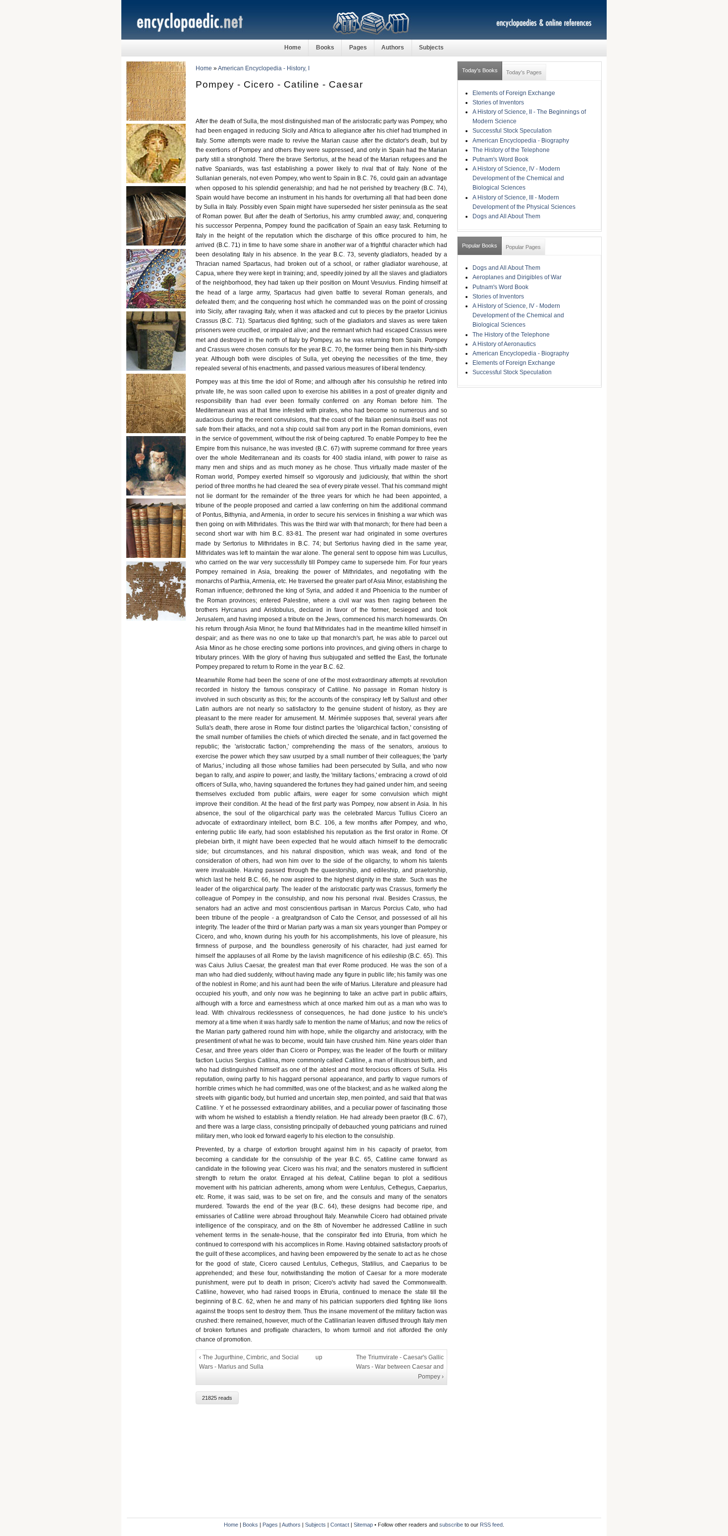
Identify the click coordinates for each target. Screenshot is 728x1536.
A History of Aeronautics (504, 344)
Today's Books (480, 70)
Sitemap (363, 1525)
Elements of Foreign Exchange (513, 93)
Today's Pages (524, 72)
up (318, 1357)
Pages (358, 47)
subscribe (451, 1525)
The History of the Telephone (511, 150)
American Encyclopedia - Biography (520, 140)
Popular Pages (523, 247)
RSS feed (491, 1525)
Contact (339, 1525)
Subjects (431, 47)
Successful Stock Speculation (512, 130)
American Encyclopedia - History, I (264, 68)
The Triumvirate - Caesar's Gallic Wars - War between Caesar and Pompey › (400, 1367)
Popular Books (479, 245)
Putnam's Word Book (500, 159)
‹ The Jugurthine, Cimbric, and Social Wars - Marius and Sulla (249, 1362)
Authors (392, 47)
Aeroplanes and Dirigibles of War (517, 277)
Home (292, 47)
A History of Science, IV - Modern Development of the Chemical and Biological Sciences (518, 178)
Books (325, 47)
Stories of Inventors (498, 102)
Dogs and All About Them (506, 216)
